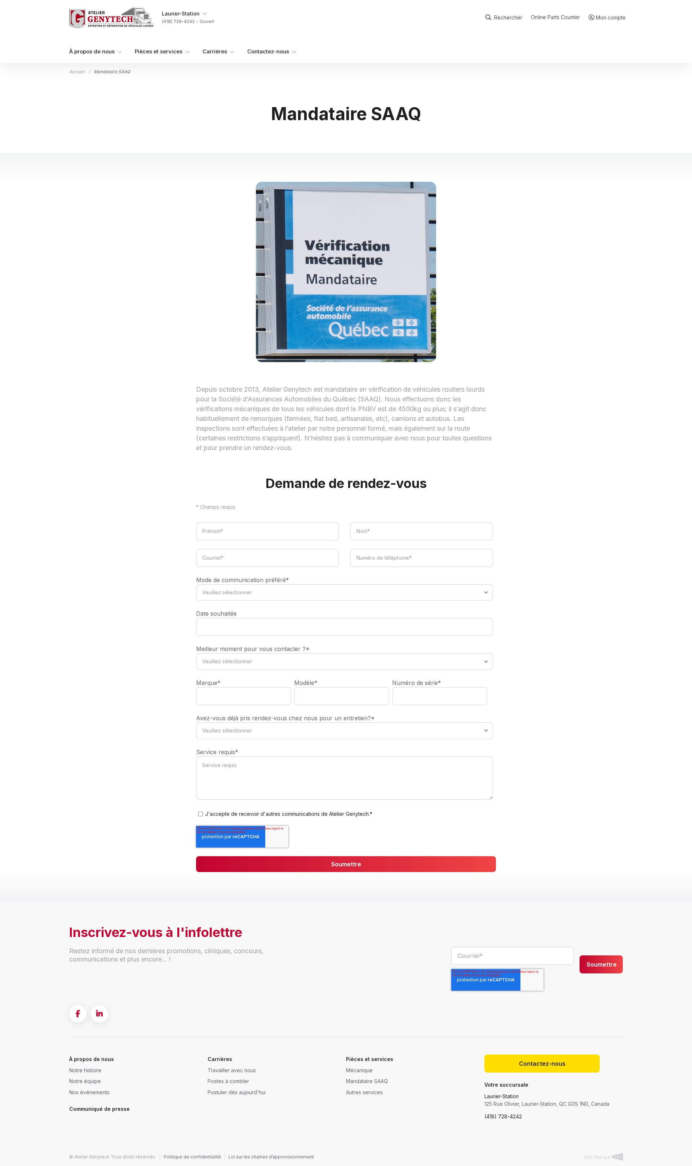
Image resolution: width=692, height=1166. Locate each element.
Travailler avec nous (232, 1070)
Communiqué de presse (99, 1109)
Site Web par (598, 1157)
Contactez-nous (268, 51)
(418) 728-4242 (503, 1116)
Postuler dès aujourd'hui (237, 1092)
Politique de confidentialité (192, 1157)
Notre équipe (85, 1081)
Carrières (215, 51)
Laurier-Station (501, 1096)
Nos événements (89, 1092)
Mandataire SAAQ (367, 1081)
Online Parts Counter (555, 17)
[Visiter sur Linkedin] (99, 1013)
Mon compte (611, 17)
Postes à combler (228, 1081)
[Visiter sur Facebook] (77, 1013)
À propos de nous (92, 51)
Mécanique (359, 1070)
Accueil (76, 71)
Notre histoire (85, 1070)
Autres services (364, 1092)
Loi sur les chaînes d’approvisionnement (271, 1157)
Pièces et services (158, 51)
